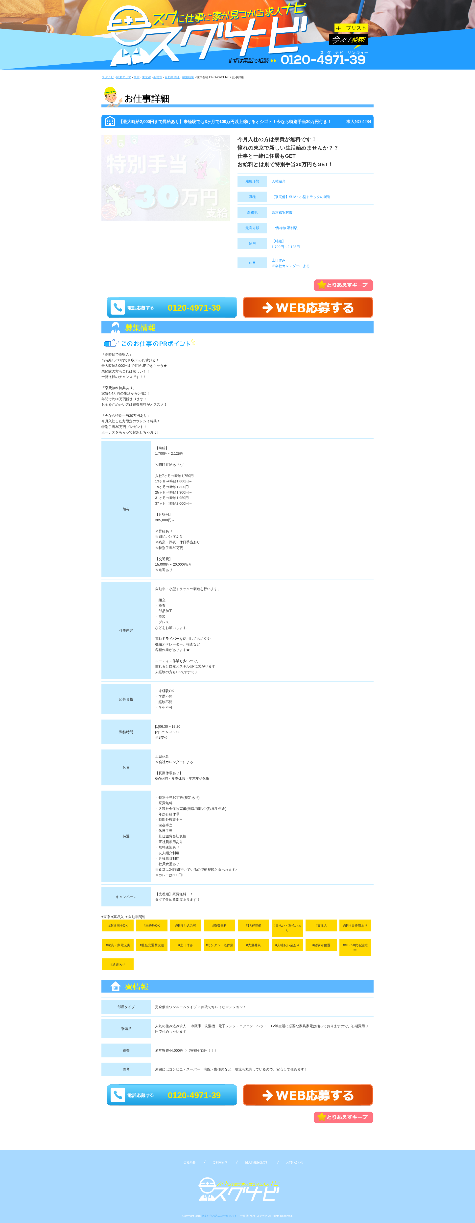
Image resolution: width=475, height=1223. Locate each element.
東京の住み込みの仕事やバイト (220, 1215)
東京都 (146, 77)
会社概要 (189, 1162)
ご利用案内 (220, 1162)
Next (237, 184)
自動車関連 (172, 77)
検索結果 (188, 77)
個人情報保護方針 (257, 1162)
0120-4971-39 (194, 307)
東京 (137, 77)
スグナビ (108, 77)
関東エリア (123, 77)
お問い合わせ (295, 1162)
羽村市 (157, 77)
